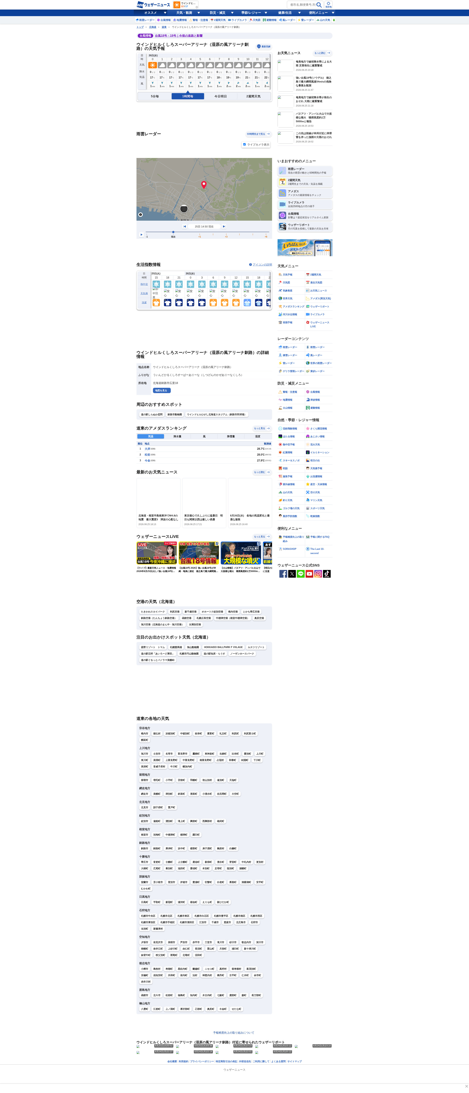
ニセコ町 (209, 968)
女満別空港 (195, 624)
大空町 (235, 793)
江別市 (202, 922)
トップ (140, 27)
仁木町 (245, 975)
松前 (147, 454)
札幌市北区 (166, 915)
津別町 (169, 793)
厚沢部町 (185, 1009)
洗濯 (144, 302)
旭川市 (144, 753)
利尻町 (235, 733)
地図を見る (161, 390)
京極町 (144, 975)
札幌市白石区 (202, 915)
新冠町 (169, 902)
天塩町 (233, 780)
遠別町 (220, 780)
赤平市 (196, 942)
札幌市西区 (256, 915)
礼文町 (223, 733)
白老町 (220, 882)
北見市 (144, 807)
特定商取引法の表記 (226, 1061)
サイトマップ (294, 1061)
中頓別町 (185, 733)
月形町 (223, 948)
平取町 (156, 902)
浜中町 (181, 848)
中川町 (174, 766)
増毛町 (156, 780)
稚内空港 (233, 611)
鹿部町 (233, 995)
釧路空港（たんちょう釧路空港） (159, 618)
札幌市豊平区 (221, 915)
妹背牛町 (146, 955)
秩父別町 (160, 955)
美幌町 (156, 793)
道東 (164, 27)
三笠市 (208, 942)
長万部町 (256, 995)
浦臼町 (235, 948)
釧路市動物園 (175, 414)
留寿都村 (236, 968)
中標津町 (170, 834)
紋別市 (144, 821)
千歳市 (215, 922)
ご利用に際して (261, 1061)
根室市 (144, 834)
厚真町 (233, 882)
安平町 (259, 882)
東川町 (144, 760)
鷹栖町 (196, 753)
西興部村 (207, 821)
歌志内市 (246, 942)
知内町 (193, 995)
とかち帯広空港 (251, 611)
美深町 (144, 766)
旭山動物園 (193, 647)
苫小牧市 (158, 882)
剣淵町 (244, 760)
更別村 (259, 862)
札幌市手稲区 (167, 922)
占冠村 (220, 760)
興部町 (193, 821)
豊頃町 (193, 868)
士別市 (156, 753)
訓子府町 (158, 807)
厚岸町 (169, 848)
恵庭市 (227, 922)
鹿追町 (196, 862)
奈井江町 (158, 948)
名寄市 (169, 753)
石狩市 (254, 922)
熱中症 (144, 284)
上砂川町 (173, 948)
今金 (147, 460)
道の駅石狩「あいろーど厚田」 (157, 653)
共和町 (171, 975)
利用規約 (183, 1061)
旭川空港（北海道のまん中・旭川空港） (162, 624)
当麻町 (223, 753)
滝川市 (220, 942)
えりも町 (207, 902)
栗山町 (210, 948)
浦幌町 (242, 868)
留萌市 (144, 780)
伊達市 (183, 882)
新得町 (208, 862)
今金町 (223, 1009)
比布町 (235, 753)
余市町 (257, 975)
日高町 (144, 902)
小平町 (169, 780)
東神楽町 (209, 753)
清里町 (193, 793)
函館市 (144, 995)
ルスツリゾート (256, 647)
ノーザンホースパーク (242, 653)
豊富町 (210, 733)
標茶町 (193, 848)
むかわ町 (146, 888)
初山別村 (207, 780)
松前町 (169, 995)
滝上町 (181, 821)
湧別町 (169, 821)
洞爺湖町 (246, 882)
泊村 (195, 975)
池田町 (181, 868)
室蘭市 (144, 882)
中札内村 (246, 862)
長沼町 (198, 948)
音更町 (156, 862)
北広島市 (241, 922)
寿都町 (169, 968)
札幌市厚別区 (148, 922)
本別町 (206, 868)
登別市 (171, 882)
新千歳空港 (191, 611)
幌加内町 (187, 766)
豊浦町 (196, 882)
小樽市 (144, 968)
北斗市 (156, 995)
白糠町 (233, 848)
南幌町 (144, 948)
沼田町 (198, 955)
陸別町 (230, 868)
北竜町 (186, 955)
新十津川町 (250, 948)
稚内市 (144, 733)
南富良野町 (206, 760)
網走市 (144, 793)
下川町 (257, 760)
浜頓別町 (170, 733)
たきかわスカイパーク (153, 611)
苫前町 (181, 780)
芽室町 (233, 862)
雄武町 (220, 821)
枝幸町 (198, 733)
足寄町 (218, 868)
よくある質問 (278, 1061)
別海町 (156, 834)
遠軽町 (156, 821)
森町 (244, 995)
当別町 (144, 928)
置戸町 (171, 807)
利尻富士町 (250, 733)
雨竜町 (174, 955)
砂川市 (233, 942)
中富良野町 (189, 760)
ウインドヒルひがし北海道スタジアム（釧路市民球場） (217, 414)
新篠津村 (158, 928)
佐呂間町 (222, 793)
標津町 (183, 834)
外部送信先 (245, 1061)
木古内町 (207, 995)
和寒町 (232, 760)
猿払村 (156, 733)
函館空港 (186, 618)
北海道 (152, 27)
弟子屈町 (207, 848)
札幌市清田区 (187, 922)
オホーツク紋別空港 (212, 611)
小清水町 (207, 793)
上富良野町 (172, 760)
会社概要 (172, 1061)
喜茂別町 (251, 968)
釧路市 (144, 848)
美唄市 (171, 942)
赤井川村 (146, 981)
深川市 (259, 942)
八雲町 (144, 1009)
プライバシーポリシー (202, 1061)
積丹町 (220, 975)
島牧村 (156, 968)
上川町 (259, 753)
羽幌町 (193, 780)
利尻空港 (175, 611)
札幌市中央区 (148, 915)
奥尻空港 (259, 618)
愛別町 (247, 753)
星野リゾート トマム (153, 647)
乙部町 (198, 1009)
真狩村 (223, 968)
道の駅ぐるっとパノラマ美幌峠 (157, 660)
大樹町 (144, 868)
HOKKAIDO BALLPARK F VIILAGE (223, 647)
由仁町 (186, 948)
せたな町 (236, 1009)
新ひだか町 (223, 902)
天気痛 (144, 293)
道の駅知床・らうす (214, 653)
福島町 (181, 995)
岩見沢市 (158, 942)
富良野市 (182, 753)
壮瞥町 (208, 882)
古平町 (233, 975)
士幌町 (169, 862)
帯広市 (144, 862)
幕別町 (169, 868)
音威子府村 (159, 766)
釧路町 (156, 848)
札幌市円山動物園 (189, 653)
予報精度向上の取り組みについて (233, 1032)
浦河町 (181, 902)
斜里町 (181, 793)
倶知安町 (158, 975)
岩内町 (183, 975)
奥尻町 (210, 1009)
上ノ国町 (170, 1009)
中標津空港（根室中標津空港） (232, 618)
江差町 (156, 1009)
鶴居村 (220, 848)
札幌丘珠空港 (204, 618)
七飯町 (220, 995)
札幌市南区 (239, 915)
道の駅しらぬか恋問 (152, 414)
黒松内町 (182, 968)
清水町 (220, 862)
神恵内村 (207, 975)
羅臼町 (196, 834)
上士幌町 (182, 862)
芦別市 (183, 942)
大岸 (147, 448)
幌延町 (144, 740)
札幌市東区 (183, 915)
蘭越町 (196, 968)
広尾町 (156, 868)
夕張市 (144, 942)
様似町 (193, 902)
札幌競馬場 (176, 647)
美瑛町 (156, 760)
